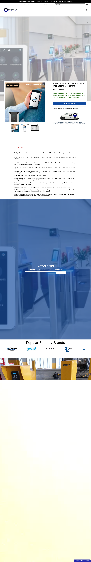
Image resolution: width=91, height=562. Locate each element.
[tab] (20, 148)
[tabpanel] (45, 174)
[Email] (12, 349)
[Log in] (86, 4)
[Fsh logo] (31, 349)
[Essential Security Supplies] (11, 10)
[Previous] (6, 102)
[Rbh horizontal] (69, 349)
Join (61, 273)
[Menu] (86, 10)
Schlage (55, 89)
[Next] (43, 102)
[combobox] (69, 4)
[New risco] (50, 349)
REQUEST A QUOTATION (69, 103)
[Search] (84, 4)
